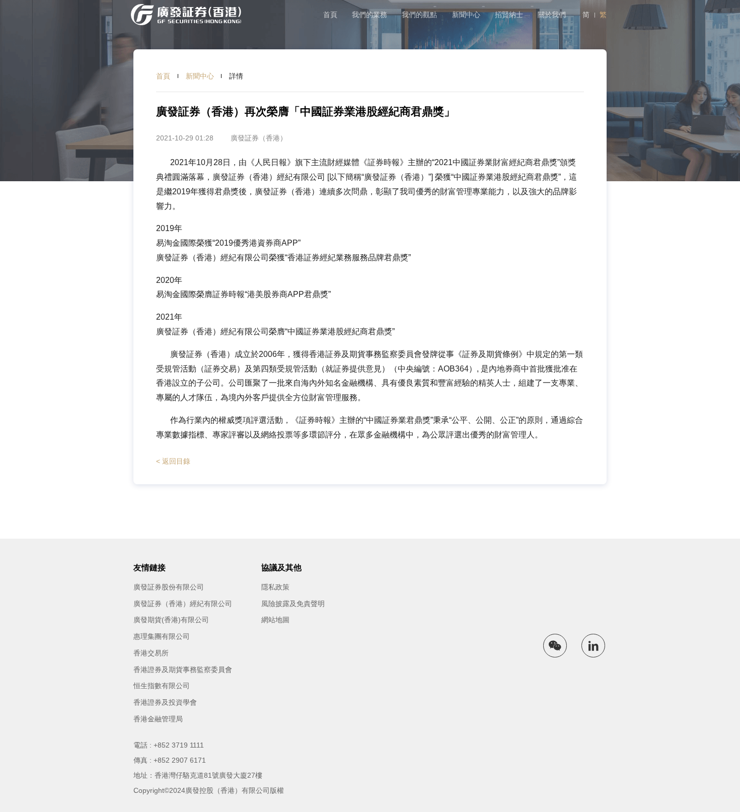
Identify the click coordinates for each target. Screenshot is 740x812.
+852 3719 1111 (179, 745)
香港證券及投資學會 (165, 702)
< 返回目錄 (173, 461)
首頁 (330, 14)
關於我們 (552, 14)
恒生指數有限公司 (161, 686)
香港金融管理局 (158, 719)
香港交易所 (151, 653)
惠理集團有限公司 (161, 636)
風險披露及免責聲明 (293, 604)
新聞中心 (466, 14)
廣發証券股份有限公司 (168, 587)
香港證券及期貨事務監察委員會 (182, 670)
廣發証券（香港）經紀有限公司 (182, 604)
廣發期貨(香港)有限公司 (171, 620)
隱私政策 (275, 587)
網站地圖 (275, 620)
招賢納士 (509, 14)
